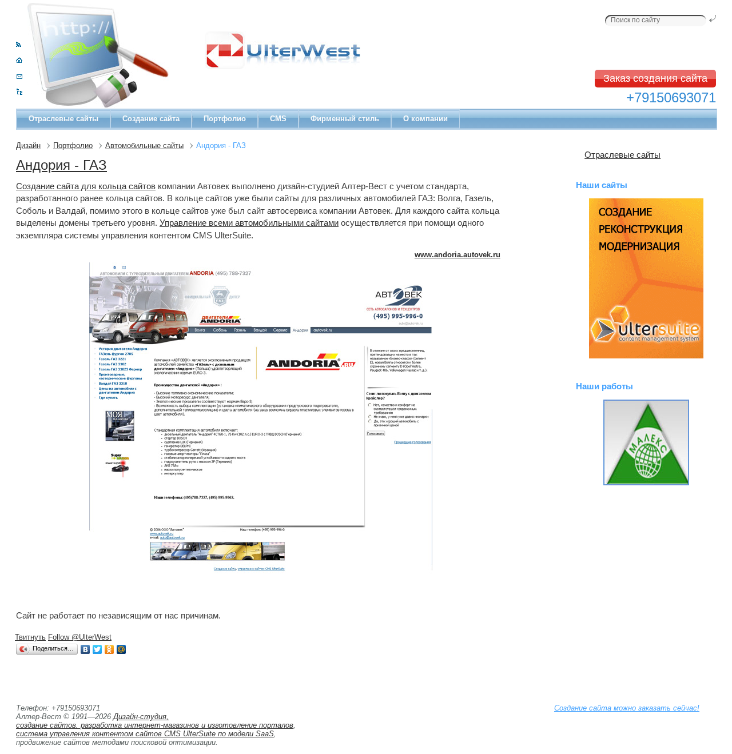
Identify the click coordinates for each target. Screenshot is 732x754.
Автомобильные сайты (144, 145)
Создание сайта (151, 118)
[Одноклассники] (110, 649)
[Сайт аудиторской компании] (646, 442)
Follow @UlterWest (80, 637)
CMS (278, 118)
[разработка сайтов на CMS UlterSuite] (646, 278)
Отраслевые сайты (63, 118)
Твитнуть (30, 637)
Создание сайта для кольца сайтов (86, 186)
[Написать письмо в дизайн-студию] (19, 76)
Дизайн (28, 145)
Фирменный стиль (345, 118)
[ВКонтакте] (85, 649)
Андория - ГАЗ (61, 165)
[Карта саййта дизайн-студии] (19, 92)
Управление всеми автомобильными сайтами (249, 223)
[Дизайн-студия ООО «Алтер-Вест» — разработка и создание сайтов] (19, 60)
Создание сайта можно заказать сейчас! (626, 708)
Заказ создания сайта (655, 78)
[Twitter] (98, 649)
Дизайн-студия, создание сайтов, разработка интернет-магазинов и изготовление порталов (154, 720)
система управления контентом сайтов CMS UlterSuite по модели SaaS (145, 733)
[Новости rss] (18, 44)
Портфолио (225, 118)
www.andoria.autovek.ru (457, 254)
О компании (425, 118)
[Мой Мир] (122, 649)
